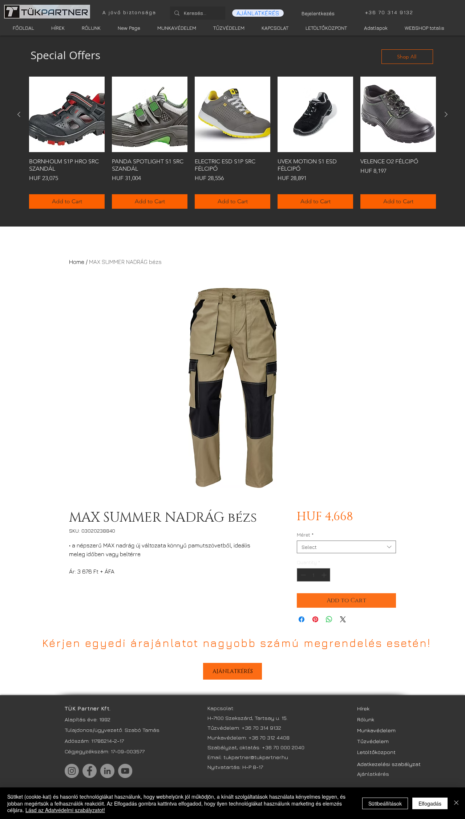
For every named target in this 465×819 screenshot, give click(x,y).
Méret (305, 534)
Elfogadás (429, 803)
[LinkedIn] (107, 771)
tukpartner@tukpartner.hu (256, 757)
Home (76, 261)
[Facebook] (89, 771)
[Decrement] (302, 575)
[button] (258, 13)
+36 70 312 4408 (269, 737)
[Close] (456, 803)
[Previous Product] (19, 114)
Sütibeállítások (385, 803)
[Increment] (324, 575)
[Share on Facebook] (301, 619)
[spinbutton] (313, 575)
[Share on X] (343, 619)
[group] (232, 143)
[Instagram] (72, 771)
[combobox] (346, 547)
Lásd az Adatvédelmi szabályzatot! (65, 810)
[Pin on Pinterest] (315, 619)
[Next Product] (446, 114)
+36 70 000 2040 (283, 747)
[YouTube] (125, 771)
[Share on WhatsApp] (329, 619)
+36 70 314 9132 (261, 728)
